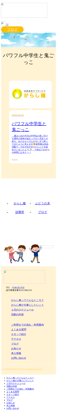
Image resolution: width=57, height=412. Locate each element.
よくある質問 (18, 329)
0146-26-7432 (18, 287)
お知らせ (16, 348)
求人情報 (16, 353)
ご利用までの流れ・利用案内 (27, 324)
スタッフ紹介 (18, 334)
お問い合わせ (18, 358)
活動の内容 (17, 314)
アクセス (16, 339)
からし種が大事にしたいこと (27, 305)
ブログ (12, 29)
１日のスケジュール (22, 309)
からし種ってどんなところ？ (27, 300)
